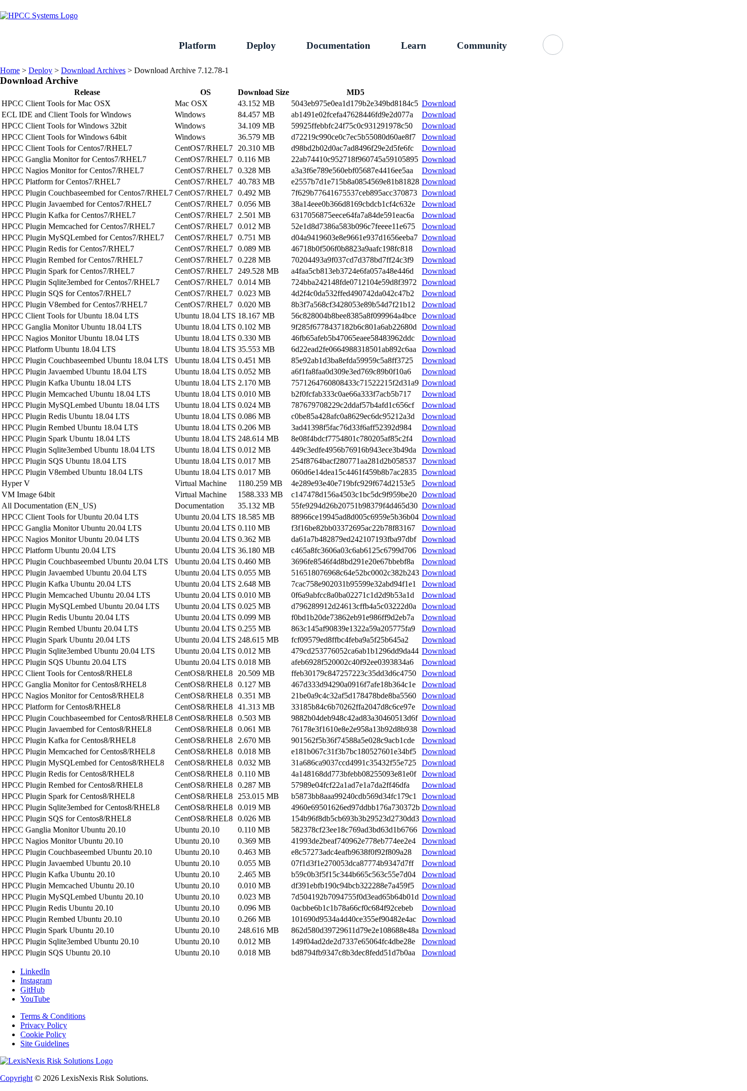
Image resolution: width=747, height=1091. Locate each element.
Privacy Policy (43, 1025)
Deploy (261, 45)
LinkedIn (35, 971)
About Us (690, 5)
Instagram (36, 980)
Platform (197, 45)
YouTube (35, 998)
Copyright (16, 1078)
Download (439, 103)
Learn (413, 45)
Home (10, 70)
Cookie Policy (43, 1034)
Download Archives (93, 70)
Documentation (338, 45)
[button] (553, 45)
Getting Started (634, 5)
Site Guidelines (44, 1043)
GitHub (735, 5)
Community (482, 45)
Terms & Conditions (52, 1016)
